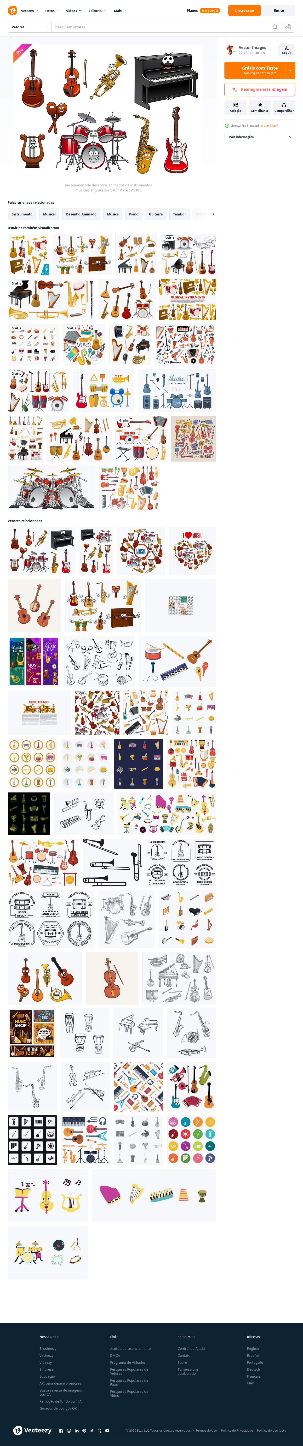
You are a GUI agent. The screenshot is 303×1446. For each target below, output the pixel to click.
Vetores (27, 10)
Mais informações (241, 137)
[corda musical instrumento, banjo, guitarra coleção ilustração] (34, 605)
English (253, 1348)
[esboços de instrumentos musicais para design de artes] (126, 919)
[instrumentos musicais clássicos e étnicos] (126, 299)
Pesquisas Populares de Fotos (129, 1382)
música (113, 214)
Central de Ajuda (191, 1348)
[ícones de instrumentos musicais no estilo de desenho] (99, 661)
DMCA (115, 1355)
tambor (179, 214)
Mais (118, 10)
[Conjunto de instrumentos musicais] (130, 344)
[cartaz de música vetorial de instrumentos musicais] (187, 299)
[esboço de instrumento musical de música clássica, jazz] (179, 978)
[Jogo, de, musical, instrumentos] (188, 254)
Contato (184, 1355)
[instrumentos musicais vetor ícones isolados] (28, 254)
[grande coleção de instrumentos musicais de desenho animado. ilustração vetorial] (191, 1087)
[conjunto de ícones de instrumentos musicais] (33, 344)
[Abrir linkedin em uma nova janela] (77, 1431)
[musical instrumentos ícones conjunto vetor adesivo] (138, 764)
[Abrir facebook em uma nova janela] (61, 1431)
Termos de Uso (206, 1430)
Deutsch (253, 1369)
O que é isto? (269, 126)
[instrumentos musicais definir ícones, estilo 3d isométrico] (187, 919)
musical (49, 214)
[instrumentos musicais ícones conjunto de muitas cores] (191, 1140)
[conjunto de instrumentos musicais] (84, 813)
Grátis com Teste (260, 70)
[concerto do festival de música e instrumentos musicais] (32, 1033)
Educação (47, 1376)
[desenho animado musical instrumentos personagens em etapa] (34, 661)
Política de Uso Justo (271, 1430)
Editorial (96, 10)
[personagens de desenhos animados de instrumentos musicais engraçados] (41, 551)
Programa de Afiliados (128, 1362)
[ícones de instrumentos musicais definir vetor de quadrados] (32, 1140)
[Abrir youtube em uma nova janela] (107, 1431)
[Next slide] (209, 214)
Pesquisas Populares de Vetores (129, 1371)
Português (255, 1362)
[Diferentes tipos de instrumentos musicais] (84, 344)
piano (133, 214)
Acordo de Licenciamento (130, 1348)
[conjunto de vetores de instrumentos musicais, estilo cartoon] (32, 764)
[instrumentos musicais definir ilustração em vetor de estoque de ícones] (25, 439)
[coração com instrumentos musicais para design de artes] (192, 551)
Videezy (46, 1362)
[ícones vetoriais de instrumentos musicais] (79, 439)
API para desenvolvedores (60, 1383)
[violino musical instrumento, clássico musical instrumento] (112, 978)
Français (253, 1376)
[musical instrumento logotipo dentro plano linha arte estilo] (180, 863)
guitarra (156, 214)
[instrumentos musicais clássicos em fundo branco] (96, 551)
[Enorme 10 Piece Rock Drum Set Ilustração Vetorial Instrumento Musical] (52, 488)
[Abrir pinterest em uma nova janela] (84, 1431)
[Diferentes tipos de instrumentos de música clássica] (51, 299)
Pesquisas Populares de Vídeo (129, 1393)
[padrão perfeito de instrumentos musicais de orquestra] (97, 712)
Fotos (50, 10)
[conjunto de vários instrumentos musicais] (141, 439)
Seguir (287, 53)
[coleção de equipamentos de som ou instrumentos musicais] (141, 551)
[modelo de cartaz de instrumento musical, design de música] (39, 712)
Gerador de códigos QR (58, 1408)
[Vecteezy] (12, 10)
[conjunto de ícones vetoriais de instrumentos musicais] (136, 254)
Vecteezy (46, 1355)
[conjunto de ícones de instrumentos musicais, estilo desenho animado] (194, 712)
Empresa (47, 1369)
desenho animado (81, 214)
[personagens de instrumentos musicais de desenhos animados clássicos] (82, 254)
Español (253, 1355)
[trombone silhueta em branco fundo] (112, 863)
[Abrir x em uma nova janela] (100, 1431)
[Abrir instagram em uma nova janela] (69, 1431)
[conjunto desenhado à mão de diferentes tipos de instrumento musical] (185, 344)
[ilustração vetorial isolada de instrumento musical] (177, 661)
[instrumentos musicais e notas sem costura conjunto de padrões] (180, 605)
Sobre (182, 1362)
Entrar (279, 10)
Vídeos (71, 10)
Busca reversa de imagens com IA (61, 1392)
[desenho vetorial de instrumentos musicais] (84, 1033)
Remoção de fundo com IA (61, 1401)
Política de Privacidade (237, 1430)
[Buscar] (275, 27)
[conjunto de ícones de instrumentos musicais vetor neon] (29, 813)
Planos (192, 10)
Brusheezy (48, 1348)
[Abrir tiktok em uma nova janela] (92, 1431)
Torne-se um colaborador (188, 1371)
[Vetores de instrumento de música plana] (103, 390)
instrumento (22, 214)
